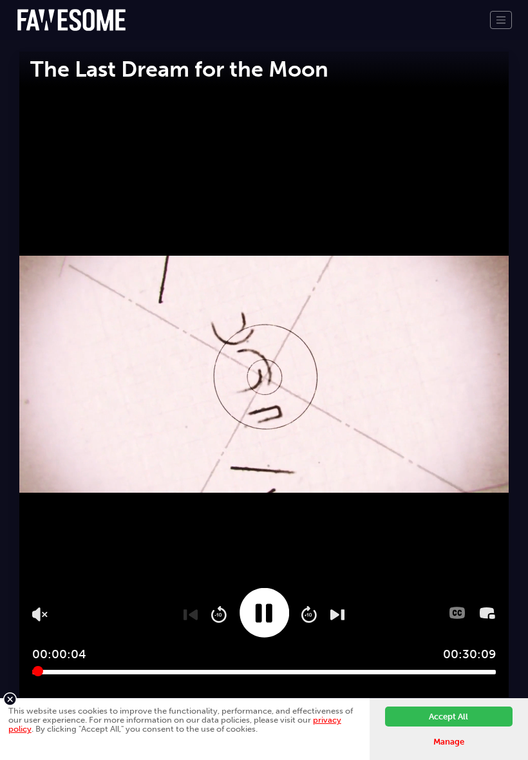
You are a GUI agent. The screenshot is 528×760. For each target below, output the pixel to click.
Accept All (448, 716)
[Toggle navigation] (501, 20)
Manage (448, 741)
